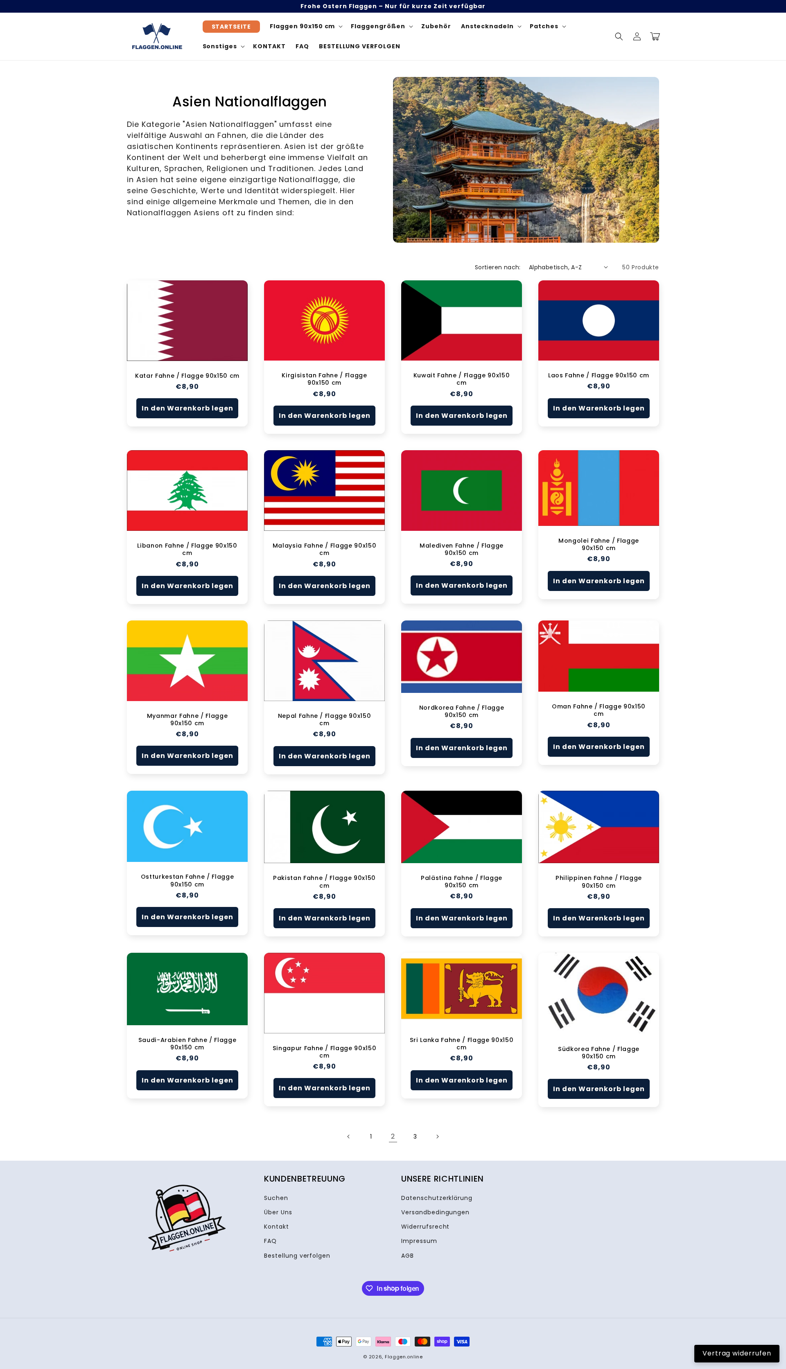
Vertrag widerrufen (736, 1353)
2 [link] (393, 1136)
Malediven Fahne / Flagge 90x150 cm (462, 549)
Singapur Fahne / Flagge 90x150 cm (325, 1051)
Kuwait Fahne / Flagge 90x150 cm (461, 379)
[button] (619, 36)
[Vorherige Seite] (349, 1137)
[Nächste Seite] (437, 1137)
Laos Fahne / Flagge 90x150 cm (598, 375)
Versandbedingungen (435, 1212)
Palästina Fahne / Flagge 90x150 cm (461, 881)
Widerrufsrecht (425, 1226)
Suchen (276, 1198)
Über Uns (278, 1212)
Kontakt (276, 1226)
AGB (407, 1256)
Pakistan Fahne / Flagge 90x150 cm (324, 881)
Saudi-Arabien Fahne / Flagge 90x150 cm (187, 1043)
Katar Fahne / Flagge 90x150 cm (187, 375)
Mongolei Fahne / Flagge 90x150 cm (598, 544)
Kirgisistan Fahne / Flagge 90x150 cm (324, 379)
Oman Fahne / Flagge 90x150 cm (599, 710)
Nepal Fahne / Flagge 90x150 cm (324, 719)
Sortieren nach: (498, 267)
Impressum (419, 1241)
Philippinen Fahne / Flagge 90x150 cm (599, 881)
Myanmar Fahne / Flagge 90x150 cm (187, 719)
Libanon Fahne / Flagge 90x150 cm (187, 549)
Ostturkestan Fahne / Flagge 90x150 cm (187, 880)
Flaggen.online (404, 1356)
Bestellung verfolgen (297, 1256)
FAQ (270, 1241)
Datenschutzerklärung (436, 1198)
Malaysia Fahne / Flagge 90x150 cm (325, 549)
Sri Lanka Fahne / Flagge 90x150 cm (461, 1043)
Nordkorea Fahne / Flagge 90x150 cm (461, 711)
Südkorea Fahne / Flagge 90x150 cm (598, 1052)
